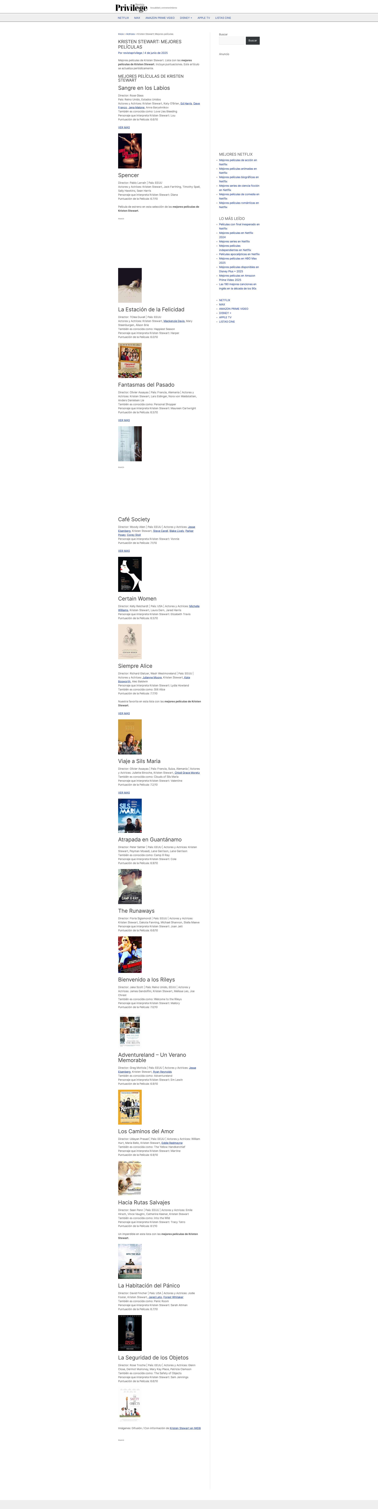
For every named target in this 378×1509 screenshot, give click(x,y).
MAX (137, 17)
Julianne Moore (152, 677)
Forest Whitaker (173, 1297)
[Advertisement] (159, 241)
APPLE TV (204, 17)
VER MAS (124, 127)
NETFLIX (123, 17)
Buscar (223, 34)
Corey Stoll (134, 534)
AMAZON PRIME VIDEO (160, 17)
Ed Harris (186, 103)
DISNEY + (186, 17)
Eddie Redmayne (172, 1142)
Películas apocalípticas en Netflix (239, 254)
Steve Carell (160, 530)
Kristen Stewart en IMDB (185, 1428)
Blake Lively (177, 530)
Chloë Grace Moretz (187, 772)
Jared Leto (155, 1297)
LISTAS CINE (223, 17)
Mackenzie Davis (174, 321)
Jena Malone (136, 107)
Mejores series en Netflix (234, 241)
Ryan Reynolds (162, 1071)
